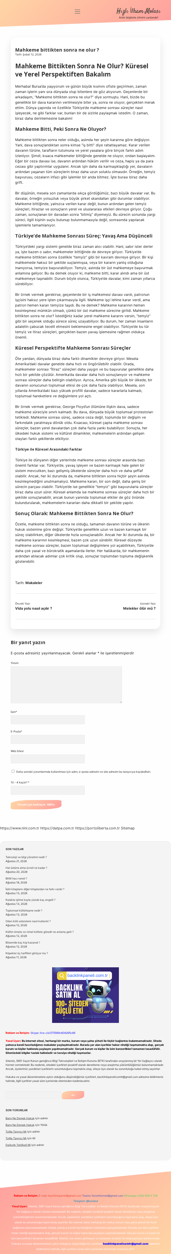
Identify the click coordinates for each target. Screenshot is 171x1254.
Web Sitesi (17, 751)
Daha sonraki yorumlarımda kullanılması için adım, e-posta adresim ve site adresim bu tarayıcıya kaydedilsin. (83, 771)
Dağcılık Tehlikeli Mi (18, 1145)
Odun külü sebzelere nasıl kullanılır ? (28, 921)
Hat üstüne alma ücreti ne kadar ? (26, 867)
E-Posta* (16, 731)
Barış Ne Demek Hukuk (20, 1118)
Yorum (14, 663)
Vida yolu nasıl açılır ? (33, 608)
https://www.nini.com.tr (19, 828)
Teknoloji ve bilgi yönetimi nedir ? (26, 857)
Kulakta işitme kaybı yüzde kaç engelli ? (30, 899)
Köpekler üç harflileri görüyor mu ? (27, 953)
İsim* (14, 712)
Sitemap (128, 828)
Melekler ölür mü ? (139, 608)
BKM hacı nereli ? (16, 878)
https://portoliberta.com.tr (97, 828)
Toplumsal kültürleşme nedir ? (24, 910)
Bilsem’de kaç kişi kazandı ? (23, 942)
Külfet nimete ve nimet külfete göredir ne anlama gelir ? (40, 931)
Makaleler (34, 583)
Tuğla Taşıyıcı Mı (16, 1131)
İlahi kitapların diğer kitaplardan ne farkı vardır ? (35, 889)
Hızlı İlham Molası (138, 11)
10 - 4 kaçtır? (20, 782)
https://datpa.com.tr (57, 828)
